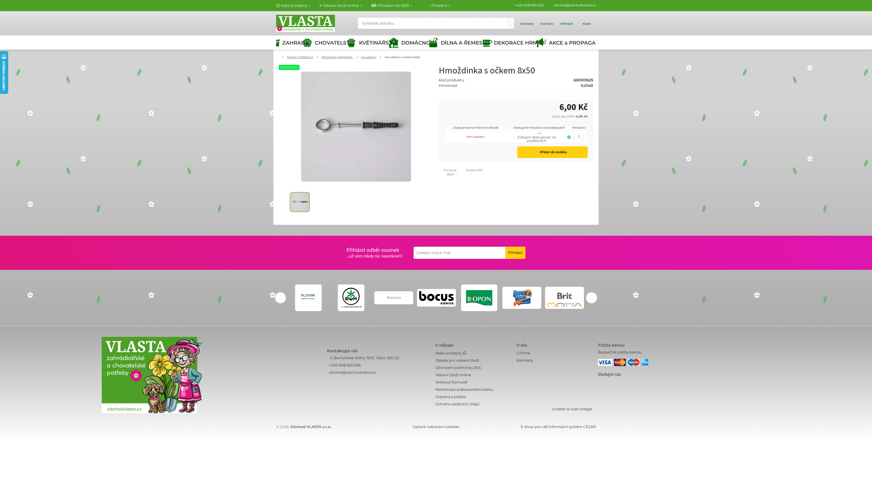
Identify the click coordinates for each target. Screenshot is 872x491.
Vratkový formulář (451, 382)
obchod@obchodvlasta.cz (575, 5)
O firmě (523, 353)
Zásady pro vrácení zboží (457, 360)
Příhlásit (515, 253)
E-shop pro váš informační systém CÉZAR (558, 427)
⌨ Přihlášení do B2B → (391, 5)
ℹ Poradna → (440, 5)
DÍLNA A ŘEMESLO (462, 43)
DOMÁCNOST (415, 43)
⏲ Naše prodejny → (293, 5)
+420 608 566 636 (529, 5)
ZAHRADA (293, 43)
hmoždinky (369, 57)
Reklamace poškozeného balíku (464, 389)
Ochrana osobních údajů (457, 404)
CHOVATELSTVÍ (331, 43)
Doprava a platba (450, 397)
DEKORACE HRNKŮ (516, 43)
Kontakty (525, 360)
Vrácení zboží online (453, 375)
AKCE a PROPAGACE (572, 43)
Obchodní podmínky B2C (458, 368)
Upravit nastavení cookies (436, 427)
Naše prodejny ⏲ (450, 353)
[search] (510, 23)
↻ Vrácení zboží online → (340, 5)
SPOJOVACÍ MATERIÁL (337, 57)
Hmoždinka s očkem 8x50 (402, 57)
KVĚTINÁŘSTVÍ (374, 43)
